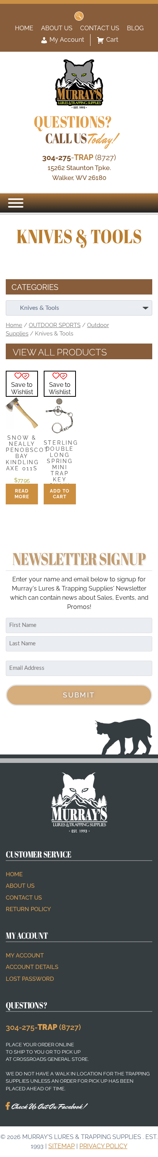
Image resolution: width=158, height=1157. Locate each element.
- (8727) (79, 157)
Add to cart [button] (59, 493)
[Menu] (15, 203)
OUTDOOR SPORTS (55, 325)
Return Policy (28, 909)
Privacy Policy (103, 1146)
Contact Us (99, 28)
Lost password (30, 978)
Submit (79, 695)
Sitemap (61, 1146)
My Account (66, 39)
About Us (56, 28)
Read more (22, 493)
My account (25, 955)
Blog (135, 28)
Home (24, 28)
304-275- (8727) (43, 1027)
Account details (32, 967)
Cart (112, 39)
